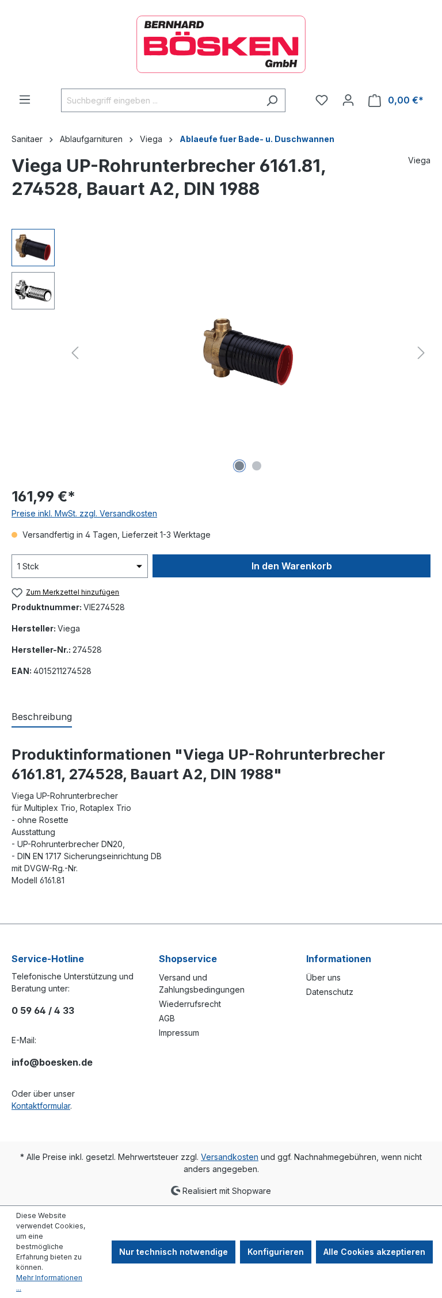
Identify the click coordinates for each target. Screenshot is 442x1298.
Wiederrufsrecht (190, 1004)
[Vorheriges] (74, 353)
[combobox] (160, 100)
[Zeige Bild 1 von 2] (239, 465)
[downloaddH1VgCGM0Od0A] (248, 352)
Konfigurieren (275, 1252)
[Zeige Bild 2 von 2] (256, 465)
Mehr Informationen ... (49, 1282)
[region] (221, 352)
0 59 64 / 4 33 (43, 1010)
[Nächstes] (421, 353)
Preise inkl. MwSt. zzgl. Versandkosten (84, 513)
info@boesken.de (52, 1062)
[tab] (42, 717)
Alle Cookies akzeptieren (374, 1252)
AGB (167, 1018)
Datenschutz (329, 992)
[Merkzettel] (321, 100)
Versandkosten (229, 1157)
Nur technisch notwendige (173, 1252)
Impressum (179, 1032)
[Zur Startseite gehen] (221, 44)
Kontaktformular (41, 1106)
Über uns (323, 977)
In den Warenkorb (292, 566)
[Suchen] (271, 100)
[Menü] (25, 99)
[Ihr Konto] (348, 100)
